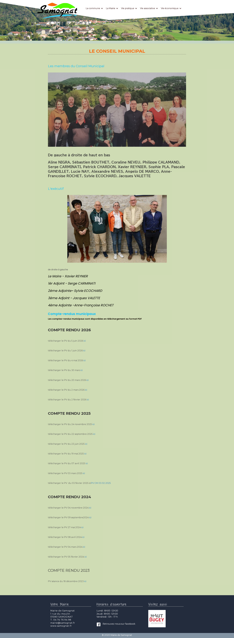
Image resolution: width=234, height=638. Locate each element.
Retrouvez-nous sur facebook (119, 624)
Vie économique (169, 8)
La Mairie (110, 8)
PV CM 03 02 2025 (101, 483)
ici (85, 341)
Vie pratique (127, 8)
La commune (93, 8)
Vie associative (147, 8)
